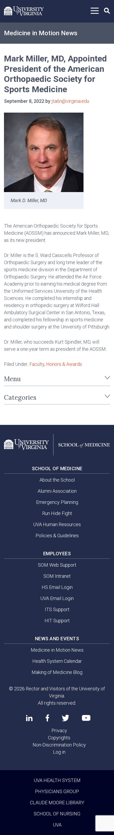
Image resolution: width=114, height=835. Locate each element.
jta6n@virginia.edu (70, 101)
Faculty (36, 364)
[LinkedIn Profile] (29, 718)
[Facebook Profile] (47, 717)
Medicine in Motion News (40, 33)
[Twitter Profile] (65, 718)
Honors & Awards (64, 364)
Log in (59, 752)
